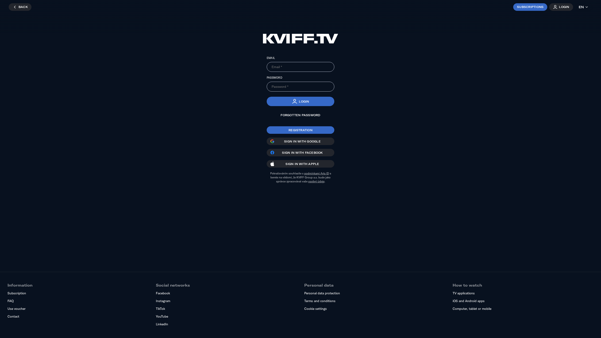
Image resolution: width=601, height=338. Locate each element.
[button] (300, 101)
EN (581, 7)
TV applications (464, 293)
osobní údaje (316, 181)
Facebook (163, 293)
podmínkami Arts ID (316, 173)
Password (274, 77)
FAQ (11, 301)
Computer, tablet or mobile (472, 309)
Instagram (163, 301)
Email (271, 58)
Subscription (17, 293)
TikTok (160, 309)
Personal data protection (322, 293)
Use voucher (17, 309)
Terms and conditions (319, 301)
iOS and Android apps (469, 301)
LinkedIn (162, 324)
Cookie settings (315, 309)
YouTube (162, 316)
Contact (13, 316)
